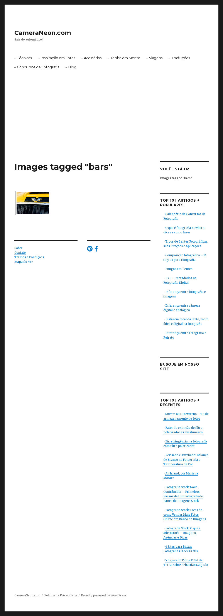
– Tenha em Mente (124, 58)
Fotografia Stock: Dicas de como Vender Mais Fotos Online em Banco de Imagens (184, 514)
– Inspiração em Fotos (56, 58)
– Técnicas (23, 58)
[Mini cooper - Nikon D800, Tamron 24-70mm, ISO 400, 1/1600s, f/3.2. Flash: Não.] (33, 203)
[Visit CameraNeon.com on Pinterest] (90, 250)
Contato (20, 253)
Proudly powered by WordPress (103, 595)
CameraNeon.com (42, 32)
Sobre (18, 248)
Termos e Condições (29, 257)
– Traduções (179, 58)
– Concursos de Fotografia (36, 67)
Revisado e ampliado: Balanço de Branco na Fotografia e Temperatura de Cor (185, 459)
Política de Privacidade (60, 595)
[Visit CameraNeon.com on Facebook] (96, 250)
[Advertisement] (112, 129)
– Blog (71, 67)
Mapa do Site (23, 262)
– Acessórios (91, 58)
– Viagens (154, 58)
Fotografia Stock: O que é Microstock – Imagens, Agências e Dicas (182, 533)
